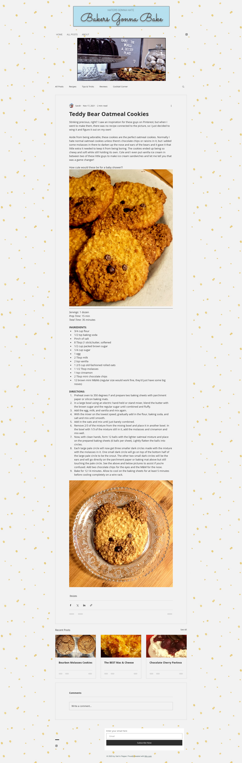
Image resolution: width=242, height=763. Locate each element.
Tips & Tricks (88, 86)
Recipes (72, 86)
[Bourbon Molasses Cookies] (75, 646)
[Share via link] (91, 605)
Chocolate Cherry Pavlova (166, 662)
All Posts (59, 86)
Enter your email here (116, 731)
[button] (183, 86)
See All (184, 629)
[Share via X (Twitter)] (77, 605)
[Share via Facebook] (70, 605)
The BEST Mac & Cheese (119, 662)
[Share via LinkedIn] (84, 605)
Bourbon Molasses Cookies (75, 662)
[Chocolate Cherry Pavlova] (166, 646)
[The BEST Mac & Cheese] (121, 646)
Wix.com (148, 756)
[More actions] (171, 105)
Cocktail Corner (120, 86)
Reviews (103, 86)
